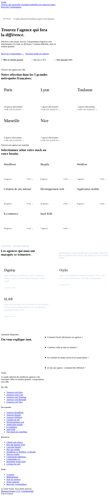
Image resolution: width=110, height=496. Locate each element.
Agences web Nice (14, 402)
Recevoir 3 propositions (11, 7)
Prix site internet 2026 (15, 445)
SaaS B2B (10, 429)
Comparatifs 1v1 (13, 459)
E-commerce (11, 427)
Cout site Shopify (13, 447)
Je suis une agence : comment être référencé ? (66, 368)
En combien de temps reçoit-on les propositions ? (68, 357)
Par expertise (23, 4)
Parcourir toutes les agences (37, 54)
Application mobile (14, 424)
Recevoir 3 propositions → (12, 54)
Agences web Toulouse (16, 397)
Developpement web (15, 422)
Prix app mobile (13, 449)
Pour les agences (42, 4)
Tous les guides (12, 454)
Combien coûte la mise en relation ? (62, 347)
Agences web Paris (14, 392)
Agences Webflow (14, 417)
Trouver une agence (9, 4)
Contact (52, 4)
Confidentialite (27, 491)
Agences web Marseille (16, 399)
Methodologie (12, 477)
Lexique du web (13, 464)
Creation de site (13, 420)
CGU (18, 491)
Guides (32, 4)
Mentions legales (8, 491)
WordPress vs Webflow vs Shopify (21, 452)
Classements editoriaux (16, 457)
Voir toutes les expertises (16, 432)
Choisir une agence (14, 442)
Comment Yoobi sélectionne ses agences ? (65, 337)
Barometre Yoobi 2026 (16, 461)
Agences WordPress (14, 412)
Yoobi (3, 2)
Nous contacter (12, 482)
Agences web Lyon (14, 395)
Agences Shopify (13, 415)
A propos (10, 474)
